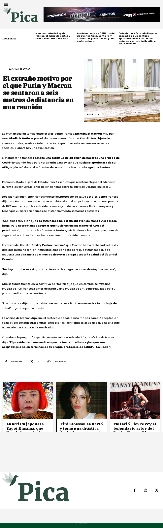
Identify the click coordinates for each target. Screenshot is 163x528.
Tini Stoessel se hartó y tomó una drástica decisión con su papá (81, 428)
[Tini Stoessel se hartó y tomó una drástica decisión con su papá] (81, 400)
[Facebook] (134, 490)
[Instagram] (145, 490)
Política (93, 114)
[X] (156, 490)
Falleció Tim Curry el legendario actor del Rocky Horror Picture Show (135, 430)
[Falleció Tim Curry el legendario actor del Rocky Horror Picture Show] (135, 400)
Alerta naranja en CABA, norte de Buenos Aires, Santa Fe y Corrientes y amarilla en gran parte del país (96, 37)
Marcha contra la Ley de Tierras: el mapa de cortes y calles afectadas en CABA (52, 35)
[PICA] (20, 16)
